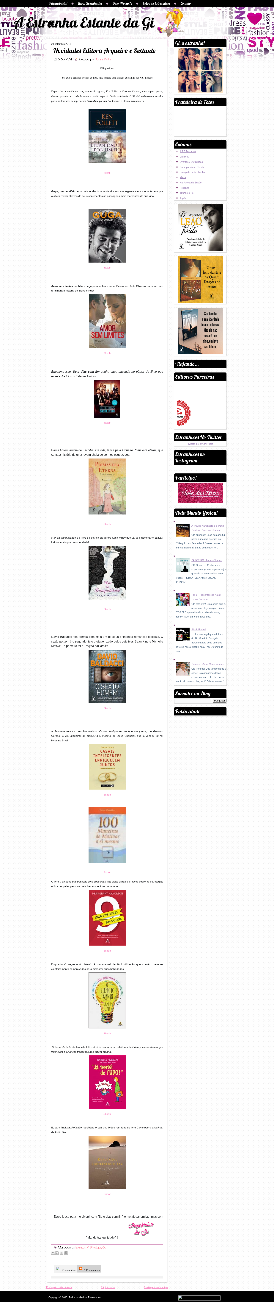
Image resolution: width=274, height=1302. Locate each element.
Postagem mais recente (59, 1287)
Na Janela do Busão (190, 182)
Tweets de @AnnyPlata (200, 443)
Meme (183, 177)
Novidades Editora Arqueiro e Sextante (104, 50)
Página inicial (58, 3)
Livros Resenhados (90, 3)
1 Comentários (91, 1270)
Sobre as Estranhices (156, 3)
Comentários (68, 1270)
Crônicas (184, 156)
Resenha (184, 187)
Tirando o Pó (186, 192)
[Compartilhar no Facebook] (66, 1253)
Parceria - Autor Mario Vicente (207, 664)
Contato (185, 3)
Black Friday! (198, 629)
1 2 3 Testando (188, 151)
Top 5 (183, 198)
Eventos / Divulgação (90, 1247)
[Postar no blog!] (57, 1253)
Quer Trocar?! (122, 3)
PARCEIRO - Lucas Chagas (206, 560)
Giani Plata (103, 59)
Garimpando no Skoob (192, 167)
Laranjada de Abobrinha (192, 172)
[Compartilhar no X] (61, 1253)
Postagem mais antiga (156, 1287)
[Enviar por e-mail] (53, 1253)
